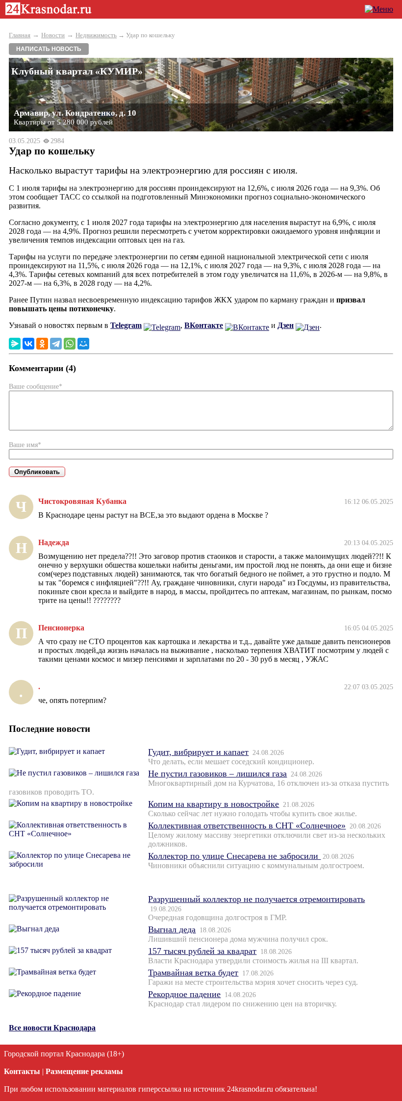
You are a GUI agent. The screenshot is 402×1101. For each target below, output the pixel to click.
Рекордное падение (184, 994)
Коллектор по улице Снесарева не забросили (234, 856)
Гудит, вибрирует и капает (198, 752)
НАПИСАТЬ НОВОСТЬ (48, 49)
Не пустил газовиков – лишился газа (217, 773)
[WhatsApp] (69, 344)
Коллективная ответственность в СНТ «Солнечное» (247, 825)
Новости (53, 35)
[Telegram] (56, 344)
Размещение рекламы (84, 1071)
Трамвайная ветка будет (193, 972)
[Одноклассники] (42, 344)
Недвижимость (96, 35)
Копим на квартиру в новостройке (213, 804)
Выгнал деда (172, 929)
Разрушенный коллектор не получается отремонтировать (256, 899)
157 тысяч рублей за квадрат (202, 951)
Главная (19, 35)
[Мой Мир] (83, 344)
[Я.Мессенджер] (15, 344)
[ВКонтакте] (28, 344)
